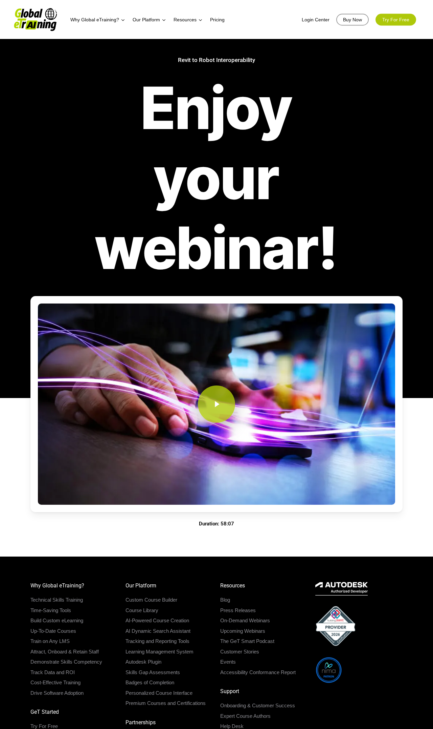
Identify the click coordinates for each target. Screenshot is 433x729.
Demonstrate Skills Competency (66, 662)
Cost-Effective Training (55, 682)
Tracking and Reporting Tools (157, 641)
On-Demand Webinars (245, 620)
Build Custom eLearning (56, 620)
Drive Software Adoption (57, 693)
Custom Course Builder (151, 600)
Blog (225, 600)
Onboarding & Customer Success (257, 705)
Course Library (142, 610)
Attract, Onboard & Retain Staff (64, 651)
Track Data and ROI (52, 672)
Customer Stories (239, 651)
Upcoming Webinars (242, 631)
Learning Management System (159, 651)
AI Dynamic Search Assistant (158, 631)
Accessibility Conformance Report (258, 672)
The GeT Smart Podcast (247, 641)
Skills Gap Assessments (153, 672)
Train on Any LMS (50, 641)
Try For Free (44, 726)
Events (228, 662)
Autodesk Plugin (143, 662)
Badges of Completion (150, 682)
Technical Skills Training (56, 600)
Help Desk (232, 726)
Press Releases (238, 610)
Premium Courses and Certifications (166, 703)
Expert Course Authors (245, 716)
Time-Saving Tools (50, 610)
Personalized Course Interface (159, 693)
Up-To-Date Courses (53, 631)
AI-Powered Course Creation (157, 620)
